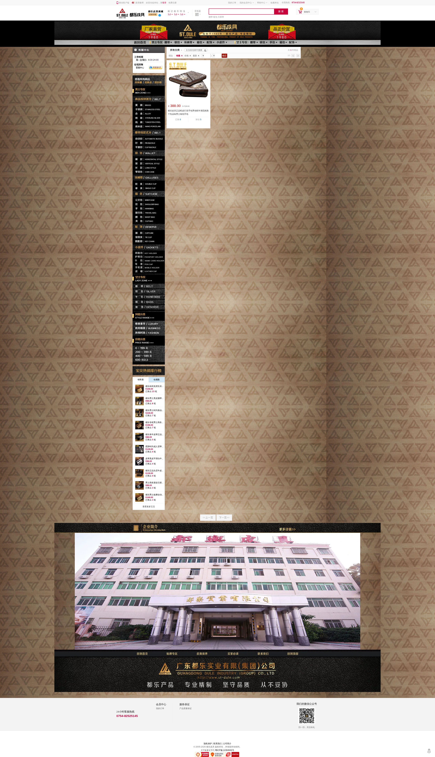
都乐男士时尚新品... (154, 410)
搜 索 (281, 11)
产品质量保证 (185, 708)
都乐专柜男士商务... (154, 422)
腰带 (211, 17)
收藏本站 (275, 3)
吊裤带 (221, 17)
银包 (215, 17)
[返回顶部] (429, 750)
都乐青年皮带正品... (154, 434)
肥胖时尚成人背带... (154, 446)
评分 (198, 119)
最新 (194, 55)
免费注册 (172, 3)
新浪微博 (139, 3)
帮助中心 (261, 3)
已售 (178, 119)
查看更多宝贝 (149, 506)
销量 (178, 55)
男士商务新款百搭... (154, 482)
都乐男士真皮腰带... (154, 398)
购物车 (307, 12)
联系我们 (217, 743)
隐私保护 (208, 743)
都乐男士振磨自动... (154, 495)
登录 (164, 3)
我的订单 (232, 3)
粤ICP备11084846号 (224, 750)
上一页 (208, 517)
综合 (171, 55)
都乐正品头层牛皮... (154, 470)
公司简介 (227, 743)
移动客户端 (124, 3)
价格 (186, 55)
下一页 (224, 517)
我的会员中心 (246, 3)
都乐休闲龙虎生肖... (154, 386)
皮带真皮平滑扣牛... (154, 458)
